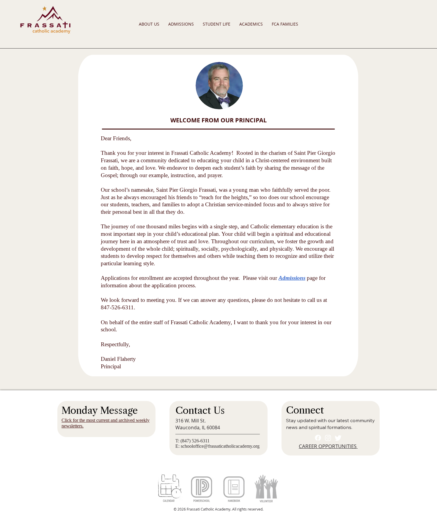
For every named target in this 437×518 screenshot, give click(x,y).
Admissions (292, 278)
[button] (149, 24)
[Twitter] (338, 438)
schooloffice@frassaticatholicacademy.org (220, 446)
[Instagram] (328, 438)
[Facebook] (318, 438)
